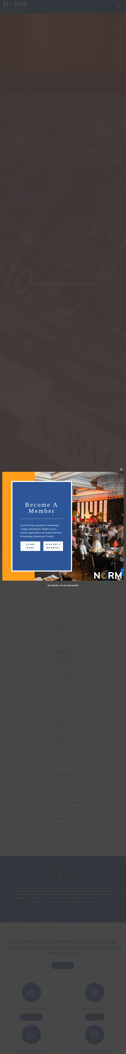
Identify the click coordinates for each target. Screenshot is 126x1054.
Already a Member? (53, 546)
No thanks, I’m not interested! (63, 585)
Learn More (30, 546)
